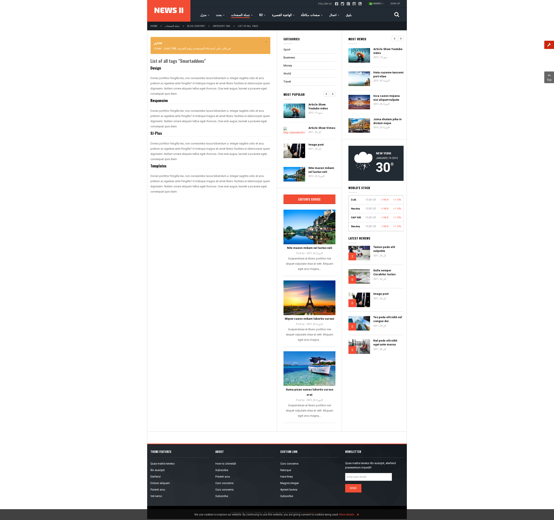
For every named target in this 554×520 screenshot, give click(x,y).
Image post (316, 144)
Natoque (285, 470)
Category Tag (221, 26)
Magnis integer (289, 483)
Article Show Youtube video (318, 106)
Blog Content (196, 26)
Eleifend (155, 476)
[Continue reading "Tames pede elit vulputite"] (359, 253)
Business (289, 57)
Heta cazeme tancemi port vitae (388, 74)
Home (153, 26)
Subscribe (221, 470)
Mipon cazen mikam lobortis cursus (309, 318)
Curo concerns (224, 483)
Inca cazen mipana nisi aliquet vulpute (386, 97)
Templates (158, 165)
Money (287, 65)
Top (549, 79)
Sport (286, 49)
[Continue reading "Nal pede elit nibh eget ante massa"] (359, 346)
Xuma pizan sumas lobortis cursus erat (309, 392)
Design (155, 68)
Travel (287, 81)
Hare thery (286, 476)
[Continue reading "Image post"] (359, 300)
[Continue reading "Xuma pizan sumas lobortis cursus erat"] (309, 368)
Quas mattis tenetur (162, 463)
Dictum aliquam (160, 483)
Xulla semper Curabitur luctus (384, 272)
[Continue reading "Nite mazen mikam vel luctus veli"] (309, 227)
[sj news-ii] (168, 11)
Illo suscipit (157, 470)
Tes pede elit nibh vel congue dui (387, 319)
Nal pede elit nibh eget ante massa (385, 342)
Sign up (395, 3)
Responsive (159, 100)
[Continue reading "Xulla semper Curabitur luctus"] (359, 276)
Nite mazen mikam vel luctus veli (321, 169)
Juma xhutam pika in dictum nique (387, 121)
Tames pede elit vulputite (384, 249)
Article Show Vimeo (321, 128)
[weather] (376, 163)
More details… (347, 514)
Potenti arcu (157, 489)
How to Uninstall (225, 463)
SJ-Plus (156, 133)
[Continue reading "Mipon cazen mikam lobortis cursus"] (309, 297)
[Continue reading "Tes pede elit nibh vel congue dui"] (359, 323)
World (287, 73)
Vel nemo (156, 496)
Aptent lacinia (288, 489)
